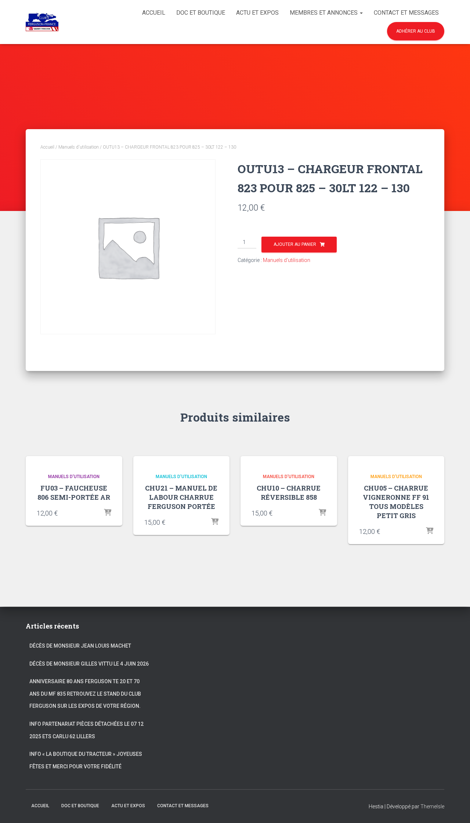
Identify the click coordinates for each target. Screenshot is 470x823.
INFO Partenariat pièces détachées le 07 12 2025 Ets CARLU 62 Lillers (86, 730)
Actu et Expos (257, 12)
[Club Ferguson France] (42, 22)
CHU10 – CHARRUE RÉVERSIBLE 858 (289, 493)
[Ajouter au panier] (107, 513)
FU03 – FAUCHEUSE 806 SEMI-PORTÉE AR (73, 493)
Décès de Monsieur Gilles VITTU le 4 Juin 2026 (89, 664)
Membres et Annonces (324, 12)
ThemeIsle (432, 806)
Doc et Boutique (200, 12)
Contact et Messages (406, 12)
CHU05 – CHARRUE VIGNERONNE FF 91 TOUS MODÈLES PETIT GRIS (396, 502)
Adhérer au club (415, 31)
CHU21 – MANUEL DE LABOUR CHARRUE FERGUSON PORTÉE (181, 497)
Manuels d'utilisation (78, 147)
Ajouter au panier (295, 244)
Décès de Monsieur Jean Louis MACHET (80, 646)
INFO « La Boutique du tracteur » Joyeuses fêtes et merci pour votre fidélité (85, 760)
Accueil (153, 12)
